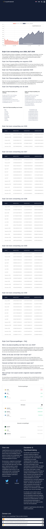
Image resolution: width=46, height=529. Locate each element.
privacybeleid (26, 501)
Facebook (17, 483)
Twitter (7, 483)
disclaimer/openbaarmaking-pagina (31, 500)
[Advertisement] (23, 11)
